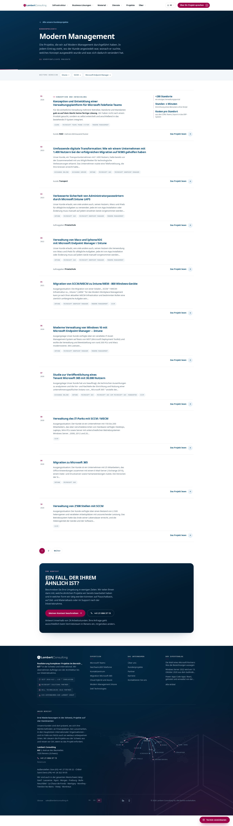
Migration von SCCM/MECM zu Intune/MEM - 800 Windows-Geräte (95, 283)
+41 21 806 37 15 (102, 613)
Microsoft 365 (105, 172)
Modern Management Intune (103, 684)
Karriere (131, 675)
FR (90, 800)
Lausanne (47, 780)
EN (94, 800)
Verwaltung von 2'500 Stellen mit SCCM (78, 506)
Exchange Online (61, 172)
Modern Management (101, 125)
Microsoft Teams (97, 662)
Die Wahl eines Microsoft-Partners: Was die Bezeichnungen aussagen (180, 663)
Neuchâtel (42, 783)
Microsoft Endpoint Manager (98, 75)
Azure (56, 125)
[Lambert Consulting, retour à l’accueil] (60, 657)
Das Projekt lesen (178, 134)
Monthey (81, 783)
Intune (65, 75)
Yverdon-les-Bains (45, 786)
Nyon (56, 780)
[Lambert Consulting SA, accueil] (35, 5)
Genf (39, 780)
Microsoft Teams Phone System (76, 125)
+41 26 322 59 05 (59, 772)
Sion (52, 769)
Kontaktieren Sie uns (137, 680)
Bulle (80, 780)
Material (102, 5)
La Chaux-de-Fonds (57, 783)
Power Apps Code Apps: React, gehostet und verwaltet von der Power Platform (179, 678)
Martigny (72, 783)
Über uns (132, 662)
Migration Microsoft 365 (101, 675)
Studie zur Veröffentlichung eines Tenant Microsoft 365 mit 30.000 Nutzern (79, 376)
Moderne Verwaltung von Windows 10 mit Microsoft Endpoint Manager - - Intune (80, 329)
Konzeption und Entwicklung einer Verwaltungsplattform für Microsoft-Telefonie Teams (87, 103)
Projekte (130, 5)
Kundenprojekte (135, 667)
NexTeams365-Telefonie (101, 667)
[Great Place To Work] (129, 800)
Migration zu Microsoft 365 (70, 462)
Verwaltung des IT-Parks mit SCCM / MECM (80, 418)
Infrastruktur (59, 5)
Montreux (66, 786)
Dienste (116, 5)
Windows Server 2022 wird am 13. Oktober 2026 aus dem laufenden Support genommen (180, 671)
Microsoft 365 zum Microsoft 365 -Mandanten (117, 395)
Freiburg (73, 780)
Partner (131, 671)
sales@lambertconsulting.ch (57, 800)
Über (141, 5)
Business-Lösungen (81, 5)
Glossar (40, 800)
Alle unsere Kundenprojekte (55, 22)
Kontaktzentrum (97, 671)
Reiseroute (41, 762)
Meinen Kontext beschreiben (63, 613)
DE (99, 800)
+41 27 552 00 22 (66, 769)
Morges (63, 780)
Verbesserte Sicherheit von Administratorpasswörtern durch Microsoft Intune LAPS (88, 197)
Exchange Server (79, 172)
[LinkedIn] (123, 800)
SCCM (77, 75)
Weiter (57, 551)
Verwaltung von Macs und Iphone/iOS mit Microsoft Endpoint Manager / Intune (80, 241)
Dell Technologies (98, 688)
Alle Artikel (170, 684)
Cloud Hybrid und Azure (101, 680)
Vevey (58, 786)
